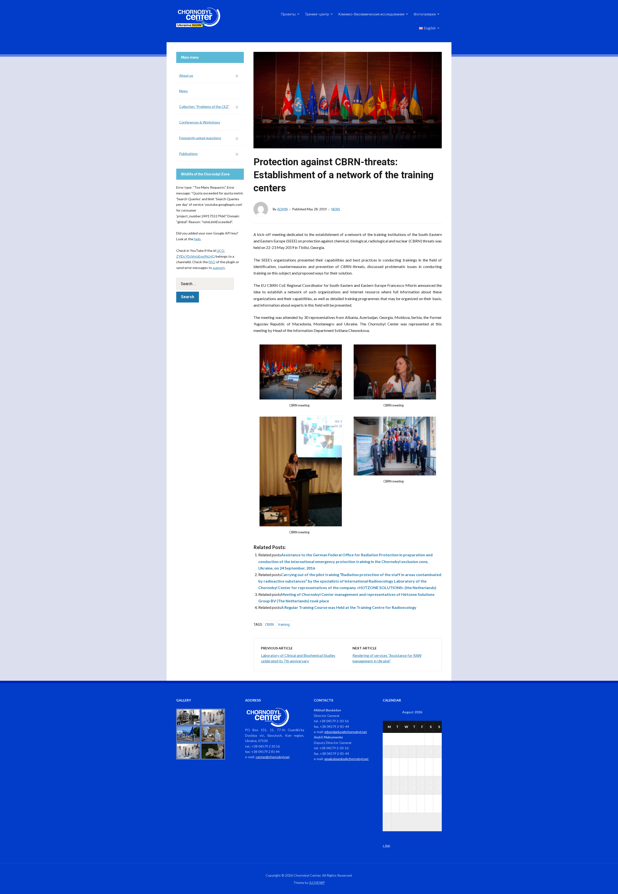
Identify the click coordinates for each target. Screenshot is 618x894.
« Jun (386, 845)
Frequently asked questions (200, 138)
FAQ (212, 262)
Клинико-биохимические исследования (371, 14)
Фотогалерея (425, 14)
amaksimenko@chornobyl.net (346, 759)
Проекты (288, 14)
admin (282, 209)
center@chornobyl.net (273, 757)
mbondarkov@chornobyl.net (345, 732)
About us (186, 75)
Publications (188, 153)
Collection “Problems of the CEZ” (204, 106)
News (335, 209)
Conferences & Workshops (199, 122)
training (284, 624)
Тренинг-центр (317, 14)
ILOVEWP (317, 882)
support (219, 268)
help (197, 239)
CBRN (269, 624)
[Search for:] (210, 284)
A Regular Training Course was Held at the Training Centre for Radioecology (348, 607)
